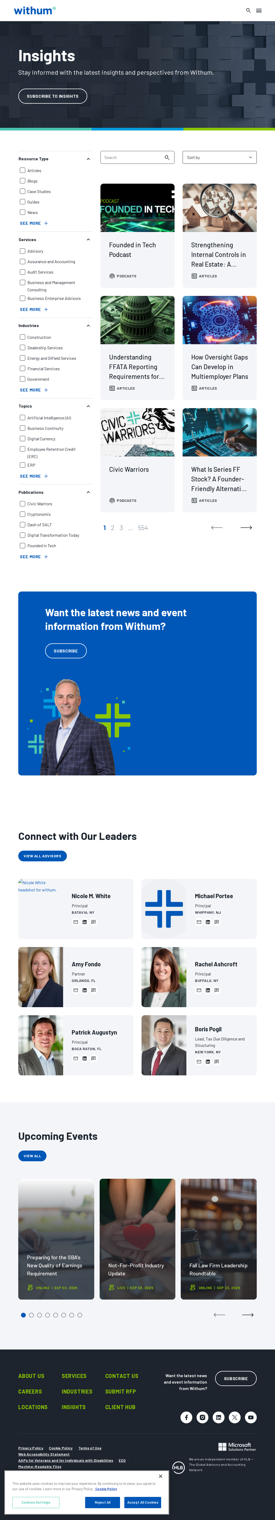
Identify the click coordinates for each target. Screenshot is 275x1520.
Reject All (102, 1502)
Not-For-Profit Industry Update (138, 1239)
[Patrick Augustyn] (40, 1045)
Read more (121, 298)
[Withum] (35, 10)
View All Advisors (42, 856)
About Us (31, 1376)
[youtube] (251, 1417)
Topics (25, 405)
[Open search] (248, 10)
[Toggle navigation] (259, 10)
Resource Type (34, 158)
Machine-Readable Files (39, 1466)
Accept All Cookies (142, 1502)
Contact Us (122, 1376)
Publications (31, 492)
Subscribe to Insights (52, 96)
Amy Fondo (86, 963)
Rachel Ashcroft (216, 963)
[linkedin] (219, 1417)
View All (32, 1155)
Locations (33, 1407)
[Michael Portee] (164, 909)
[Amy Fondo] (40, 977)
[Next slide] (247, 1315)
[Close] (161, 1476)
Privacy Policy (30, 1448)
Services (27, 239)
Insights (74, 1407)
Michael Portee (214, 895)
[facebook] (186, 1417)
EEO (122, 1460)
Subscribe (66, 650)
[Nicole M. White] (40, 909)
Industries (29, 325)
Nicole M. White (91, 895)
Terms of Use (90, 1448)
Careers (30, 1391)
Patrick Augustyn (94, 1032)
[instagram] (202, 1417)
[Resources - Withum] (76, 922)
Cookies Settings (35, 1502)
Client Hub (120, 1407)
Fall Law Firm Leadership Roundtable (219, 1239)
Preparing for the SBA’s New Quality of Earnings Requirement (56, 1239)
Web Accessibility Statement (44, 1454)
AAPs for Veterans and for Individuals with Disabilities (65, 1460)
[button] (23, 1315)
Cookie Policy (61, 1448)
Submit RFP (120, 1391)
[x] (235, 1417)
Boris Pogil (208, 1028)
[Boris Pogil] (164, 1045)
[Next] (246, 527)
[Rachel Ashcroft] (164, 977)
